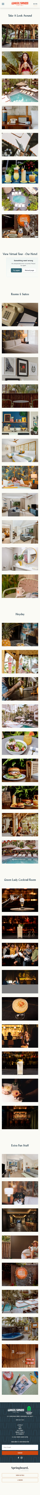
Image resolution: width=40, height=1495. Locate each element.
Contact (20, 1425)
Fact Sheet (20, 1430)
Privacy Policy (20, 1432)
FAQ (20, 1427)
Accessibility (20, 1434)
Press (20, 1429)
